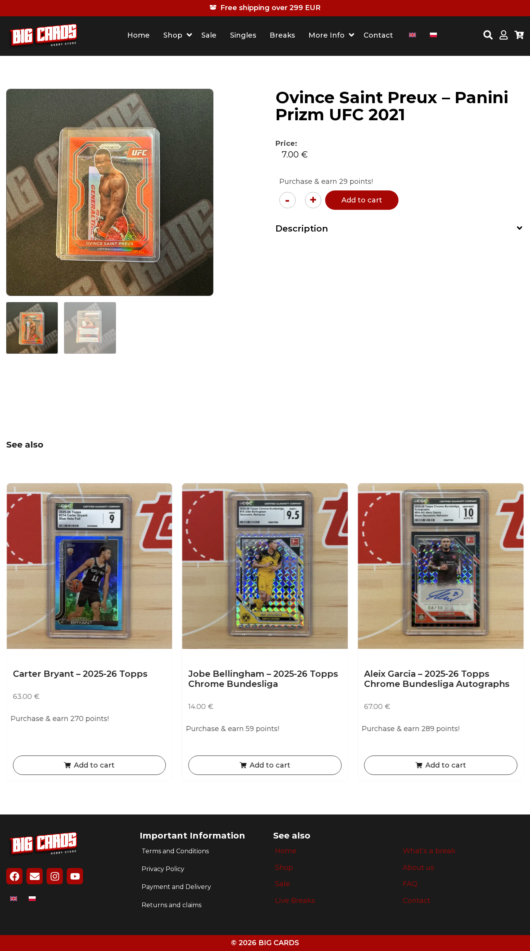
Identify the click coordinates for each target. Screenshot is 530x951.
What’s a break (429, 851)
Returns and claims (171, 905)
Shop (172, 35)
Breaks (282, 35)
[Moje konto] (503, 36)
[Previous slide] (20, 632)
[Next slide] (510, 632)
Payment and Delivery (176, 886)
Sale (209, 35)
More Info (326, 35)
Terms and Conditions (175, 851)
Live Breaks (295, 901)
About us (418, 868)
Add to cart (361, 200)
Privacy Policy (163, 869)
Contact (378, 35)
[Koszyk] (519, 36)
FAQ (410, 884)
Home (138, 35)
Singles (243, 35)
